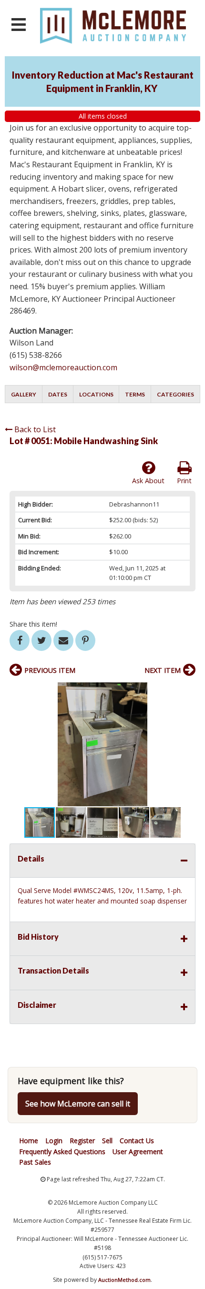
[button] (187, 691)
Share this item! (33, 624)
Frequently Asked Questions (62, 1151)
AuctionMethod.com (124, 1279)
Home (28, 1140)
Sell (107, 1140)
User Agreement (138, 1151)
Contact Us (137, 1140)
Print (184, 480)
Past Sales (35, 1162)
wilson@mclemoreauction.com (63, 367)
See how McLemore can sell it (77, 1103)
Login (53, 1140)
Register (82, 1140)
